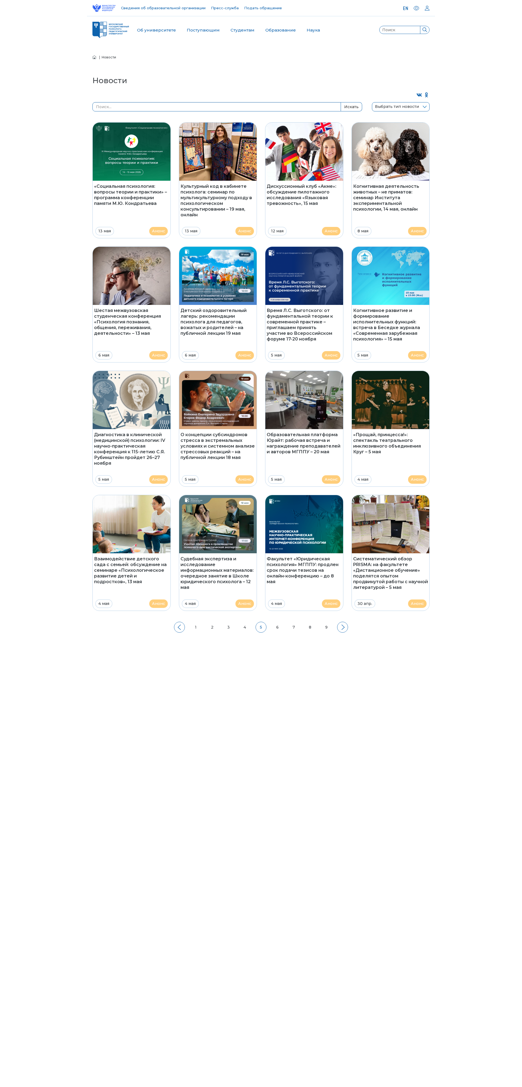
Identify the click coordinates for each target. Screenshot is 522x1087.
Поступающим (203, 30)
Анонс (158, 231)
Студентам (242, 30)
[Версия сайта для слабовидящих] (416, 8)
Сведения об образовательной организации (163, 8)
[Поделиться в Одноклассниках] (427, 95)
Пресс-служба (225, 8)
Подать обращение (263, 8)
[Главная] (94, 57)
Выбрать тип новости (397, 106)
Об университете (156, 30)
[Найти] (424, 30)
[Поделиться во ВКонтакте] (419, 95)
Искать (351, 106)
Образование (280, 30)
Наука (313, 30)
